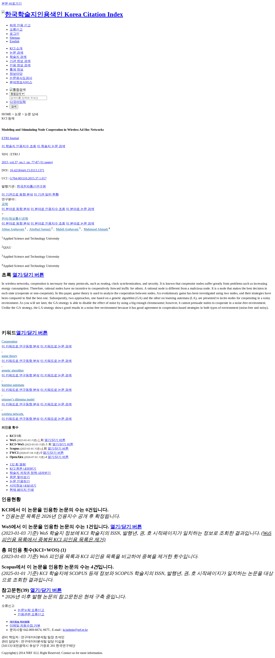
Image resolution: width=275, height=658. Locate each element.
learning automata (13, 385)
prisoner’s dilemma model (18, 399)
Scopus (14, 448)
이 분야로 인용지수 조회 (48, 209)
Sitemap (15, 37)
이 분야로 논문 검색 (80, 209)
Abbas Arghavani (13, 229)
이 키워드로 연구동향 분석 (20, 346)
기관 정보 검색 (20, 61)
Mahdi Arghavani (67, 229)
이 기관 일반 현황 (46, 194)
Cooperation (9, 341)
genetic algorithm (13, 370)
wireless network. (13, 414)
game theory (9, 356)
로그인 (14, 33)
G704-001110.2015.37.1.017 (28, 178)
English (14, 41)
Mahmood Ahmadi (96, 229)
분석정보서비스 (21, 82)
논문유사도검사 (21, 78)
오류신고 (16, 29)
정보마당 (16, 73)
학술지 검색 (18, 57)
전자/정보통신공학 (15, 218)
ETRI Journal (10, 138)
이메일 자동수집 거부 (25, 625)
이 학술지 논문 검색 (51, 146)
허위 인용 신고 (20, 25)
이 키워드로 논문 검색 (56, 346)
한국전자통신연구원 (31, 186)
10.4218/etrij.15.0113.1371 (27, 170)
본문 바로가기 (12, 3)
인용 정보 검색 (20, 65)
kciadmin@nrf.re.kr (75, 629)
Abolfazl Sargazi (40, 229)
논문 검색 (16, 52)
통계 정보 (16, 69)
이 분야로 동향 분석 (16, 209)
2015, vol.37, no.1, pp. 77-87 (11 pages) (27, 162)
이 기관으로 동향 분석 (17, 194)
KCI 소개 (16, 48)
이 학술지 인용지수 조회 (19, 146)
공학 (5, 204)
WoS (13, 440)
